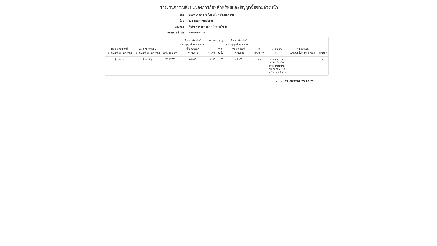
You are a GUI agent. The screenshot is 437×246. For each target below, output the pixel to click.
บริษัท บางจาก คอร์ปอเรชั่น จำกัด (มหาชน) (211, 14)
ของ (182, 14)
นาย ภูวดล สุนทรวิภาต (201, 20)
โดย (182, 20)
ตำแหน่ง (179, 26)
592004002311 (197, 32)
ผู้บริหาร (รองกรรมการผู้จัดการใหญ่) (208, 26)
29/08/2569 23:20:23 (299, 81)
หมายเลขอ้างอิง (175, 32)
